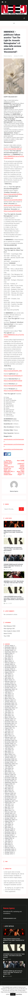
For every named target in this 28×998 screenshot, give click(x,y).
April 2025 (8, 659)
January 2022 (9, 720)
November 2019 (9, 760)
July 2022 (8, 711)
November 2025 (9, 649)
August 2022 (8, 709)
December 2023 (9, 684)
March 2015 (8, 846)
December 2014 (9, 849)
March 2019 (8, 773)
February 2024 (9, 681)
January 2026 (9, 645)
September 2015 (9, 837)
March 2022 (8, 717)
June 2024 (8, 675)
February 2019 (9, 774)
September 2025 (10, 652)
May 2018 (7, 788)
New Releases (8, 626)
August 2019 (8, 765)
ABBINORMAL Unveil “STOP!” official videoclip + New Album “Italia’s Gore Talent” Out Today (14, 582)
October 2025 (9, 650)
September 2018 (9, 782)
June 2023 (8, 694)
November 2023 (9, 686)
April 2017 (8, 809)
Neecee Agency (9, 908)
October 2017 (9, 799)
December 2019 (9, 759)
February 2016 (9, 829)
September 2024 (10, 670)
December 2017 (9, 796)
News (5, 633)
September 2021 (9, 726)
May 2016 (7, 826)
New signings (8, 628)
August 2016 (8, 821)
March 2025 (8, 661)
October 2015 (9, 835)
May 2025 (8, 658)
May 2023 (8, 695)
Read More (19, 994)
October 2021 (9, 725)
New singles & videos (10, 631)
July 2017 (7, 804)
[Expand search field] (24, 18)
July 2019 (7, 767)
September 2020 (10, 745)
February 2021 (9, 737)
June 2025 (8, 656)
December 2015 (9, 832)
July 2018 (7, 785)
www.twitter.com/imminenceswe (13, 449)
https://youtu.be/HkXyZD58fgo (13, 194)
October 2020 (9, 743)
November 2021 (9, 723)
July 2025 (8, 655)
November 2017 (9, 798)
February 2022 (9, 718)
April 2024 (8, 678)
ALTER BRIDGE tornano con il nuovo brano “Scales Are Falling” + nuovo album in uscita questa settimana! (13, 549)
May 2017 (7, 807)
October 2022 (9, 706)
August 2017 (8, 802)
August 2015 (8, 838)
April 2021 (8, 734)
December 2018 (9, 777)
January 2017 (9, 813)
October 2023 (9, 687)
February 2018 (9, 793)
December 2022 (9, 703)
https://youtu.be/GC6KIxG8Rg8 (13, 200)
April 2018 (8, 790)
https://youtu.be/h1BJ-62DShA (13, 149)
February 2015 (9, 847)
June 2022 (8, 712)
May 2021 (7, 732)
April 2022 (8, 715)
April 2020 (8, 753)
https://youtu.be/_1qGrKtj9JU (12, 205)
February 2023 (9, 700)
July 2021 (7, 729)
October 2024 (9, 669)
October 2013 (9, 854)
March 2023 (8, 698)
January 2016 (9, 830)
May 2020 (8, 751)
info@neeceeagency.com (9, 918)
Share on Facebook (5, 454)
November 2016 (9, 816)
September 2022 (10, 708)
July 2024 (8, 673)
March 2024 (8, 680)
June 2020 (8, 750)
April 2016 (8, 827)
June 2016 (8, 824)
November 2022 (9, 704)
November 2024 (9, 667)
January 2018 (9, 795)
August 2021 (8, 728)
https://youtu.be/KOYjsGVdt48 (12, 211)
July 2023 (8, 692)
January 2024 (9, 683)
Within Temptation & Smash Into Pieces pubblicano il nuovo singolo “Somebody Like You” (13, 532)
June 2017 (8, 805)
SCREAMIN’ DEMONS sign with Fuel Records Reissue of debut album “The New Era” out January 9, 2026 (13, 566)
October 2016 (9, 818)
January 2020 (9, 757)
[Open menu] (14, 23)
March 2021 (8, 736)
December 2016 (9, 815)
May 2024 (8, 677)
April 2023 (8, 697)
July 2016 (7, 823)
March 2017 (8, 810)
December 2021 (9, 722)
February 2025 (9, 663)
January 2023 (9, 701)
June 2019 (8, 768)
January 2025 (9, 664)
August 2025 (8, 653)
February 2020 (9, 756)
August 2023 (8, 690)
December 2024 (9, 666)
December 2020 (9, 740)
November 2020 (9, 742)
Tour (5, 636)
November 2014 (9, 851)
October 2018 (9, 781)
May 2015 (7, 843)
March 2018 (8, 791)
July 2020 (8, 748)
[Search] (21, 509)
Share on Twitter (9, 454)
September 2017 (9, 801)
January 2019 (9, 776)
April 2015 (8, 844)
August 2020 (8, 746)
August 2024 (8, 672)
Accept (13, 994)
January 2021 (9, 739)
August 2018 (8, 784)
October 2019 (9, 762)
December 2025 (9, 647)
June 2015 (8, 841)
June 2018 (8, 787)
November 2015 (9, 833)
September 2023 (10, 689)
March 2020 (8, 754)
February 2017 (9, 812)
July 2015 (7, 840)
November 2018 (9, 779)
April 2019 (8, 771)
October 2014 (9, 852)
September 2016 (9, 819)
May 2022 (8, 714)
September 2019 (9, 764)
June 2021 (8, 731)
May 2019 (7, 770)
